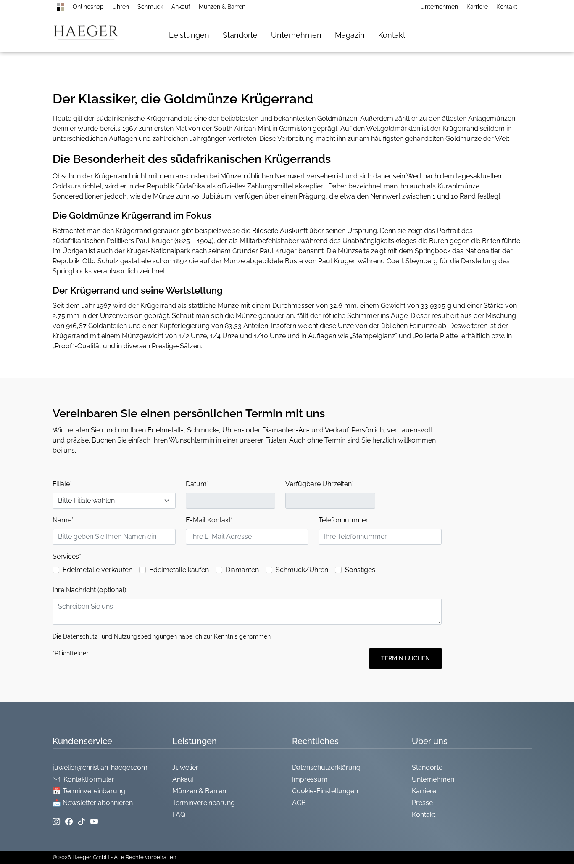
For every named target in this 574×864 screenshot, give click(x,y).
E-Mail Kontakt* (209, 520)
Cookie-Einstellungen (325, 791)
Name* (63, 520)
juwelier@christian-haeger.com (100, 767)
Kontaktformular (88, 779)
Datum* (197, 484)
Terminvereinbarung (203, 803)
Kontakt (506, 6)
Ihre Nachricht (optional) (89, 590)
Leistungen (189, 35)
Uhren (120, 6)
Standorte (240, 35)
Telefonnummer (343, 520)
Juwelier (185, 767)
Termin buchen (405, 658)
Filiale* (62, 484)
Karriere (477, 6)
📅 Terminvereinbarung (89, 791)
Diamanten (242, 570)
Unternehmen (439, 6)
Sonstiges (360, 570)
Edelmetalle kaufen (179, 570)
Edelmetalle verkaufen (97, 570)
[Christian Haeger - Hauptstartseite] (60, 7)
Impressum (310, 779)
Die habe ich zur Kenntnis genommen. (162, 636)
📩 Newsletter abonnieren (93, 803)
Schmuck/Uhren (302, 570)
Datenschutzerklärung (326, 767)
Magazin (350, 35)
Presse (422, 803)
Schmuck (150, 6)
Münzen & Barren (222, 6)
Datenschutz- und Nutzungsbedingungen (120, 636)
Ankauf (180, 6)
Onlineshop (88, 6)
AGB (299, 803)
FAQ (178, 815)
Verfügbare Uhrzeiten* (319, 484)
